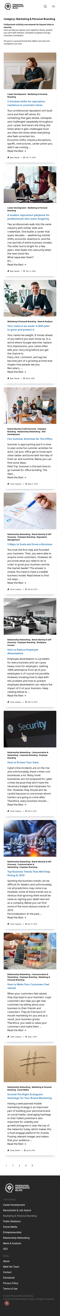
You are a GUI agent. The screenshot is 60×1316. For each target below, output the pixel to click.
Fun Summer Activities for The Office (29, 439)
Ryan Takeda (14, 157)
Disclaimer (9, 1277)
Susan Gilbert (15, 1150)
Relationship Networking (28, 431)
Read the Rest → (16, 151)
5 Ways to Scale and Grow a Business (29, 544)
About (6, 1261)
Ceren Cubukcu (15, 484)
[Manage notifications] (6, 1303)
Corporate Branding (29, 755)
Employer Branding (26, 537)
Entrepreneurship (12, 1232)
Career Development (16, 94)
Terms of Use (10, 1288)
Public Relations (12, 1221)
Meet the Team (11, 1266)
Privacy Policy (10, 1283)
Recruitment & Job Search (17, 1210)
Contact (7, 1272)
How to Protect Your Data (23, 762)
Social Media (23, 1090)
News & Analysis (45, 321)
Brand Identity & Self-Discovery (21, 429)
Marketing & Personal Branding (21, 321)
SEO (5, 1248)
